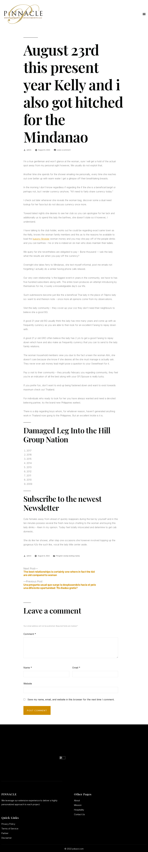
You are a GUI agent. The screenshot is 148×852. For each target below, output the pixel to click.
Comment (29, 634)
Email (76, 667)
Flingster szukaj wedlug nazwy (68, 556)
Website (27, 683)
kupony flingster (41, 238)
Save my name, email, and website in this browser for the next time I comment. (70, 699)
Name (27, 667)
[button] (144, 14)
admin (29, 150)
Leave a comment (64, 150)
